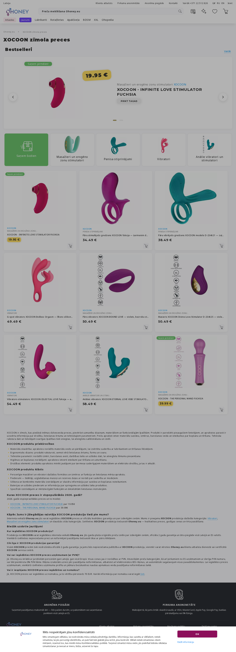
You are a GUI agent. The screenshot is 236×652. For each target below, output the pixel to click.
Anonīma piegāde (154, 3)
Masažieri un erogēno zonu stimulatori (151, 84)
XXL (96, 19)
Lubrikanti (41, 19)
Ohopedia (108, 19)
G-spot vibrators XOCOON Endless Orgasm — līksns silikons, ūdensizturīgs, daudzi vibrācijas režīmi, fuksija (40, 316)
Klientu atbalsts (104, 3)
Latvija (6, 3)
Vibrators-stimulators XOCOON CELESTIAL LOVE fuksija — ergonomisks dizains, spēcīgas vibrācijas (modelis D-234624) (40, 399)
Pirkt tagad (129, 101)
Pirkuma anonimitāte (128, 3)
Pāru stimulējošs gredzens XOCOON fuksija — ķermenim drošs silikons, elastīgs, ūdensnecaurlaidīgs (116, 235)
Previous (13, 97)
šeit (142, 574)
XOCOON (11, 228)
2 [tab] (121, 120)
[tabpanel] (118, 93)
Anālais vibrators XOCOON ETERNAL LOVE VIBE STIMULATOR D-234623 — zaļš (116, 399)
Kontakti (173, 3)
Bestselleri (18, 49)
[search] (180, 11)
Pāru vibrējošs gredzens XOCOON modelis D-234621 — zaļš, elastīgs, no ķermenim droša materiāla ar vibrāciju (191, 235)
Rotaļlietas (57, 19)
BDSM (87, 19)
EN (222, 3)
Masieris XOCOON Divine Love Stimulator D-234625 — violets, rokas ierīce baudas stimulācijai (191, 316)
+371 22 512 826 (199, 3)
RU (218, 3)
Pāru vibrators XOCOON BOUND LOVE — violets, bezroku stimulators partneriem (116, 316)
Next (223, 97)
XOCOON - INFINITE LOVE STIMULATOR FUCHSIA (33, 234)
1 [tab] (114, 120)
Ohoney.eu (9, 31)
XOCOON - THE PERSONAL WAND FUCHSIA (180, 398)
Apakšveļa (73, 19)
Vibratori (212, 518)
